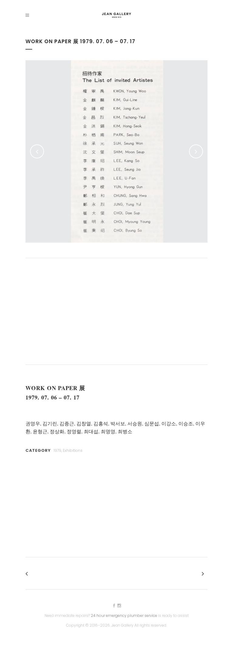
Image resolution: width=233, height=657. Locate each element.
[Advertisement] (116, 311)
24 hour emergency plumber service (124, 615)
